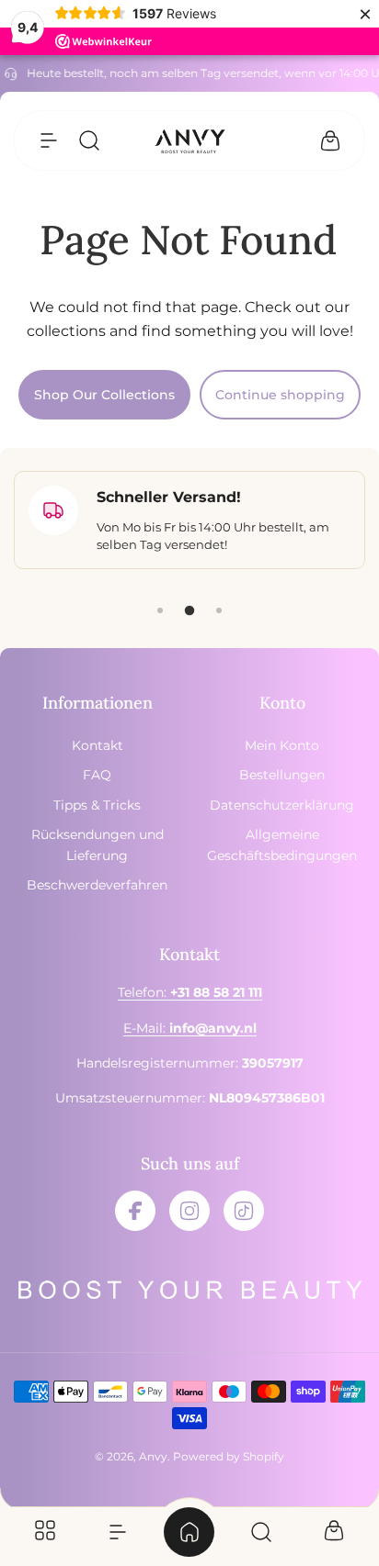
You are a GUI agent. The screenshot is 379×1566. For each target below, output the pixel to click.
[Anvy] (189, 141)
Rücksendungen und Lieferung (97, 844)
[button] (49, 140)
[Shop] (45, 1532)
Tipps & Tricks (97, 805)
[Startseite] (189, 1532)
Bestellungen (282, 774)
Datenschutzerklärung (282, 805)
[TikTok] (244, 1211)
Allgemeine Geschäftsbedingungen (282, 844)
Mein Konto (282, 745)
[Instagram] (189, 1211)
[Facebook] (135, 1211)
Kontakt (97, 745)
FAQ (97, 774)
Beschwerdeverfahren (97, 885)
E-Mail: (190, 1028)
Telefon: (190, 992)
